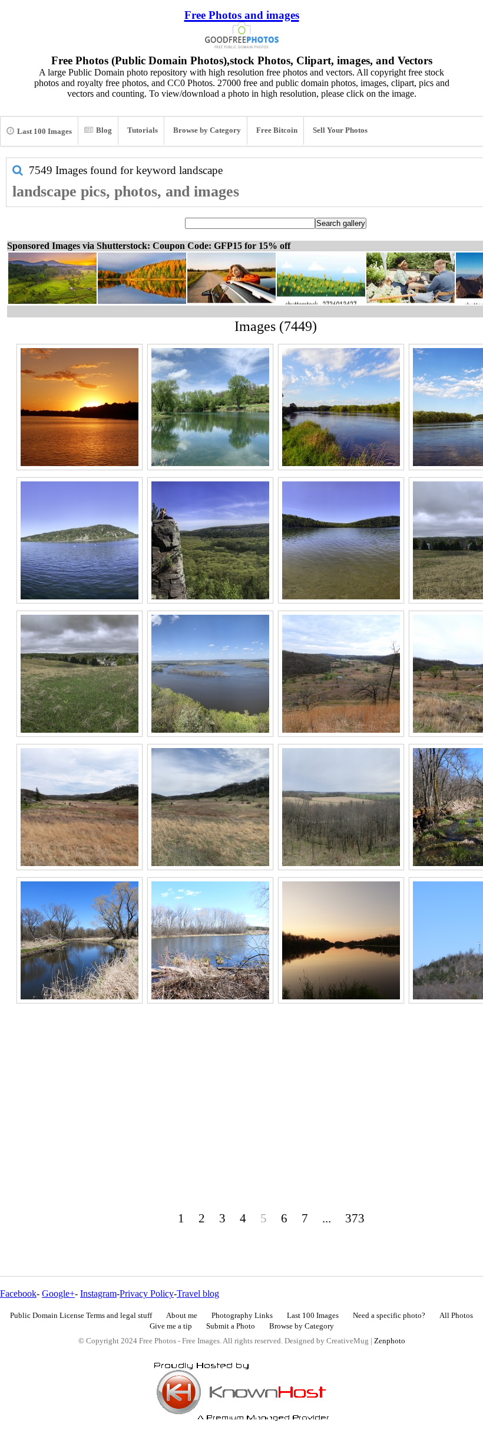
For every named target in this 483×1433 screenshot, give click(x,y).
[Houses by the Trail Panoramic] (79, 674)
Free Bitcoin (276, 130)
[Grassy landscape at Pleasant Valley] (79, 807)
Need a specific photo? (389, 1315)
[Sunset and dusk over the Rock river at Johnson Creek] (341, 940)
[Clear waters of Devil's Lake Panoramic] (341, 540)
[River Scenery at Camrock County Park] (210, 940)
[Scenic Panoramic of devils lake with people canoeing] (79, 540)
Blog (104, 130)
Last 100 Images (44, 131)
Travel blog (198, 1293)
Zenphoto (389, 1341)
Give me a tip (171, 1326)
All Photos (456, 1315)
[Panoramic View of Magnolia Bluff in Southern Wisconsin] (341, 807)
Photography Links (242, 1315)
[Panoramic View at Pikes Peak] (210, 674)
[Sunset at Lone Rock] (79, 407)
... (326, 1218)
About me (181, 1315)
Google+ (58, 1293)
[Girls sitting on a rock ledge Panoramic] (210, 540)
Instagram (98, 1293)
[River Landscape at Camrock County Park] (79, 940)
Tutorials (142, 130)
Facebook (18, 1293)
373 (355, 1218)
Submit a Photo (230, 1326)
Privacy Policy (147, 1293)
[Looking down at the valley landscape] (341, 674)
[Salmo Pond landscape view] (210, 407)
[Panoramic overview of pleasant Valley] (210, 807)
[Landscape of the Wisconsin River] (341, 407)
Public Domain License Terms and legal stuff (81, 1315)
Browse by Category (207, 130)
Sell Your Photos (340, 130)
